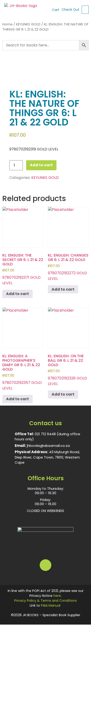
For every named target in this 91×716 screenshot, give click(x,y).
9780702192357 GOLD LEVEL (22, 372)
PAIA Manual (50, 605)
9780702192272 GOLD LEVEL (68, 267)
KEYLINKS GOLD (28, 24)
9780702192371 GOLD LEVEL (22, 269)
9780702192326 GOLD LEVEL (67, 369)
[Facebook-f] (45, 565)
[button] (85, 10)
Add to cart (41, 165)
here (57, 595)
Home (7, 24)
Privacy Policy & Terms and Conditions (45, 600)
